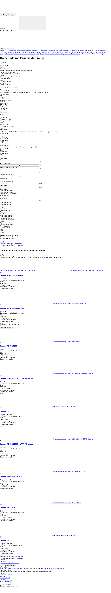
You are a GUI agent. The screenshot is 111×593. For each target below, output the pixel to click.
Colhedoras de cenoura (101, 50)
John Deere (48, 54)
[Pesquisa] (32, 23)
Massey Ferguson (61, 54)
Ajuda (10, 563)
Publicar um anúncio (7, 327)
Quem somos (4, 563)
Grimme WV (4, 411)
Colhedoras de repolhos (75, 52)
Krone (54, 54)
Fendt (37, 54)
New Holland (71, 54)
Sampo (78, 54)
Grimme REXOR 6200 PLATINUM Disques (16, 379)
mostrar (3, 242)
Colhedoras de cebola (20, 52)
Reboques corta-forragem (85, 50)
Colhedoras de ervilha (47, 52)
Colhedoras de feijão (61, 52)
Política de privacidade (20, 568)
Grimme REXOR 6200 (8, 346)
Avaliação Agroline (46, 568)
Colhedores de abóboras (69, 50)
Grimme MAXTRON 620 (9, 508)
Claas (26, 54)
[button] (55, 39)
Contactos (15, 563)
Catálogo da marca (58, 568)
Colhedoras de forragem (38, 50)
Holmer (42, 54)
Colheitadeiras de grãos (23, 50)
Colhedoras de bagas (33, 52)
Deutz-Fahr (31, 54)
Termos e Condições (6, 568)
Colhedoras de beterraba (54, 50)
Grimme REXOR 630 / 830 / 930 (12, 308)
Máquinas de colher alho (90, 52)
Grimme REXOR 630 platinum (11, 275)
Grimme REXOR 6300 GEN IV (11, 477)
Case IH (21, 54)
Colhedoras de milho (6, 52)
